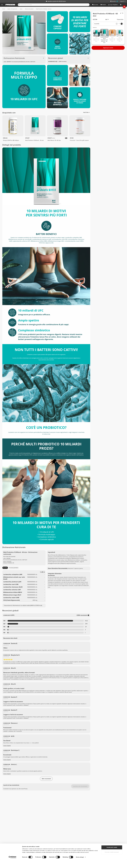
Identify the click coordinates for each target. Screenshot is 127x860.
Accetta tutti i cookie (112, 847)
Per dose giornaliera (13, 567)
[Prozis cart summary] (120, 5)
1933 (86, 621)
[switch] (44, 857)
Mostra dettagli (80, 857)
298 (86, 624)
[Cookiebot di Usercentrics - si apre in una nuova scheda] (12, 857)
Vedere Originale (7, 745)
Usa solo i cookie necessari (112, 852)
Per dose (5, 567)
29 (86, 627)
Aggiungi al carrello (108, 47)
